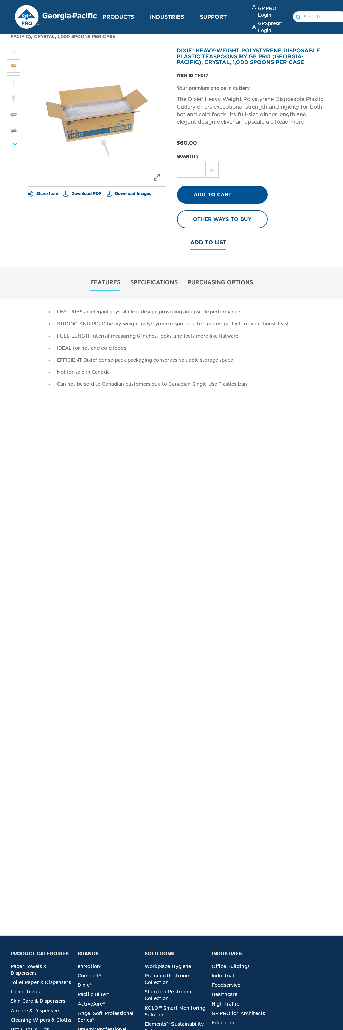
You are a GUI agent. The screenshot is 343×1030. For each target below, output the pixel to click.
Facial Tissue (26, 991)
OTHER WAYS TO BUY (222, 219)
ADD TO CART (213, 195)
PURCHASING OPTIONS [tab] (220, 282)
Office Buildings (231, 966)
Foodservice (226, 985)
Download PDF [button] (85, 193)
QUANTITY (188, 156)
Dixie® (85, 985)
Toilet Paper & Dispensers (41, 982)
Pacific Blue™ (93, 994)
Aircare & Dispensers (35, 1010)
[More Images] (15, 52)
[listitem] (13, 66)
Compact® (89, 975)
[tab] (105, 283)
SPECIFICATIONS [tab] (154, 282)
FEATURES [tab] (105, 282)
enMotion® (90, 966)
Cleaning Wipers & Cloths (41, 1020)
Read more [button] (288, 122)
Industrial (223, 975)
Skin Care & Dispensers (38, 1001)
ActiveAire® (91, 1004)
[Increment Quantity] (212, 170)
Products (118, 16)
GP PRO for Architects (238, 1013)
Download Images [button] (132, 193)
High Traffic (225, 1004)
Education (224, 1022)
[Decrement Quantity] (183, 170)
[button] (142, 16)
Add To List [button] (208, 242)
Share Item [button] (46, 193)
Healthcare (225, 994)
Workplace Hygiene (168, 966)
